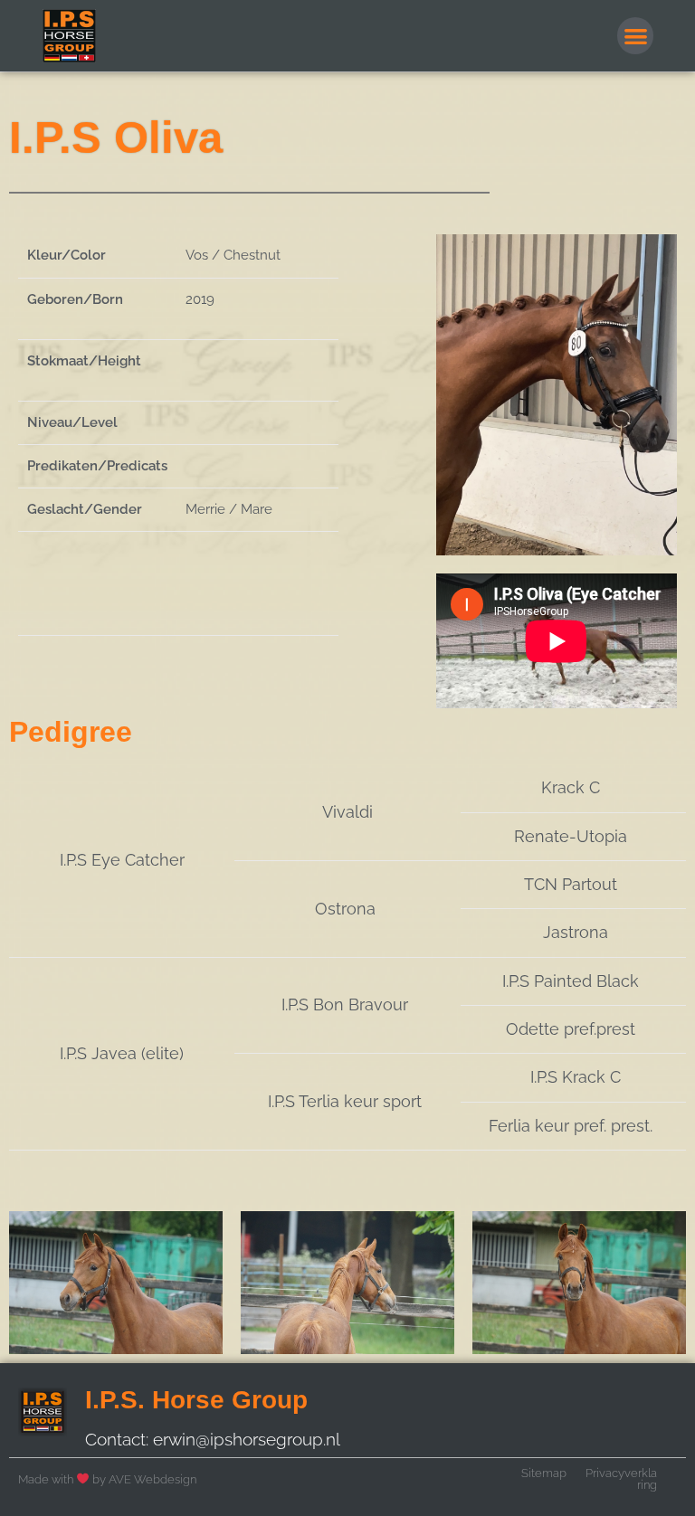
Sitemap (543, 1473)
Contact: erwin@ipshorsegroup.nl (212, 1439)
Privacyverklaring (621, 1479)
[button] (635, 35)
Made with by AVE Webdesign (107, 1479)
